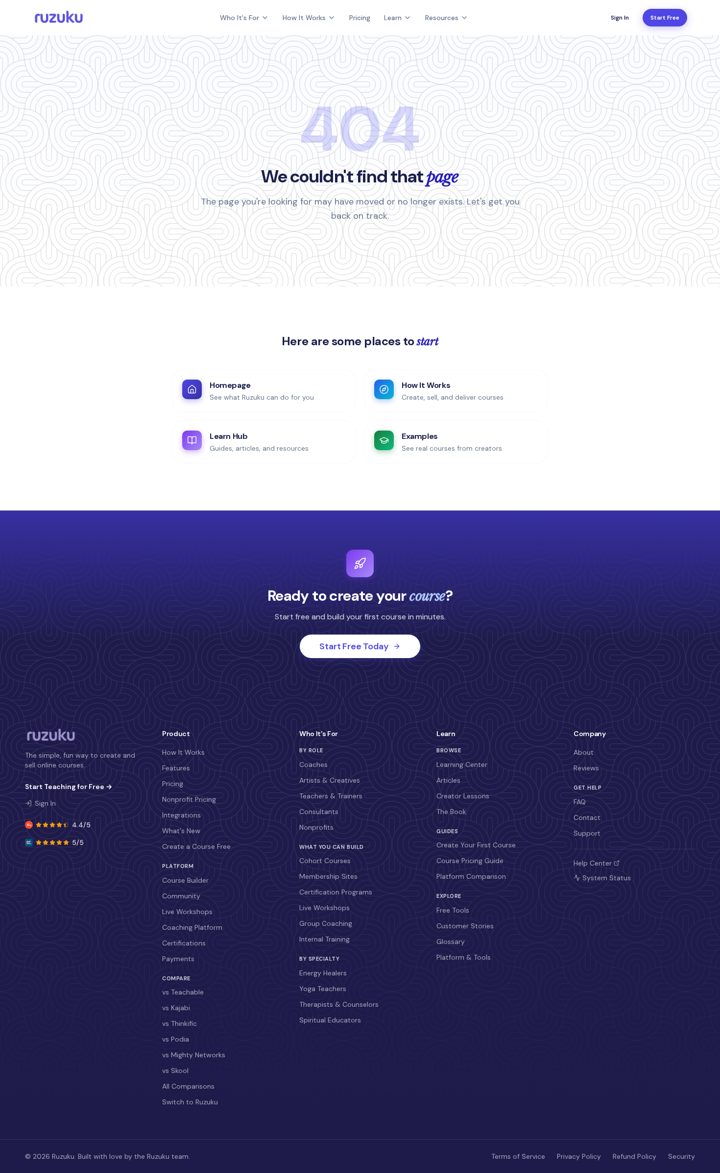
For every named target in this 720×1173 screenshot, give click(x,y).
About (584, 752)
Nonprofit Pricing (189, 799)
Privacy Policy (579, 1156)
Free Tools (452, 910)
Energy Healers (323, 973)
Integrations (181, 815)
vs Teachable (183, 992)
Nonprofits (316, 827)
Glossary (450, 941)
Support (587, 833)
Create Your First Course (476, 845)
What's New (181, 830)
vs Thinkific (179, 1023)
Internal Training (324, 939)
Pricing (359, 17)
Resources (441, 17)
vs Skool (175, 1070)
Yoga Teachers (322, 988)
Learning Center (461, 764)
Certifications (184, 943)
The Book (451, 811)
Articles (448, 780)
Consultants (318, 811)
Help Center (593, 863)
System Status (606, 877)
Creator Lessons (462, 795)
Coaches (313, 764)
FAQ (580, 801)
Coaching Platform (192, 927)
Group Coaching (325, 923)
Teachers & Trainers (330, 795)
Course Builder (185, 880)
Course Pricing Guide (470, 860)
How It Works (304, 17)
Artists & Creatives (329, 780)
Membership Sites (328, 876)
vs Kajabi (176, 1007)
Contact (587, 817)
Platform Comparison (471, 876)
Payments (178, 958)
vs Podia (175, 1039)
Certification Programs (335, 892)
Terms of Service (518, 1156)
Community (181, 896)
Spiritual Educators (330, 1020)
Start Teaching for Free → (68, 786)
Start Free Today (353, 646)
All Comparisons (188, 1086)
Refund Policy (634, 1156)
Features (176, 768)
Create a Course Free (196, 846)
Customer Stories (465, 925)
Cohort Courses (325, 860)
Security (681, 1156)
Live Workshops (187, 911)
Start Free (664, 18)
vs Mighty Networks (193, 1054)
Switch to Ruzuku (190, 1101)
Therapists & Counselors (339, 1004)
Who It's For (239, 17)
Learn (393, 17)
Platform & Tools (463, 957)
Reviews (586, 768)
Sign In (620, 18)
